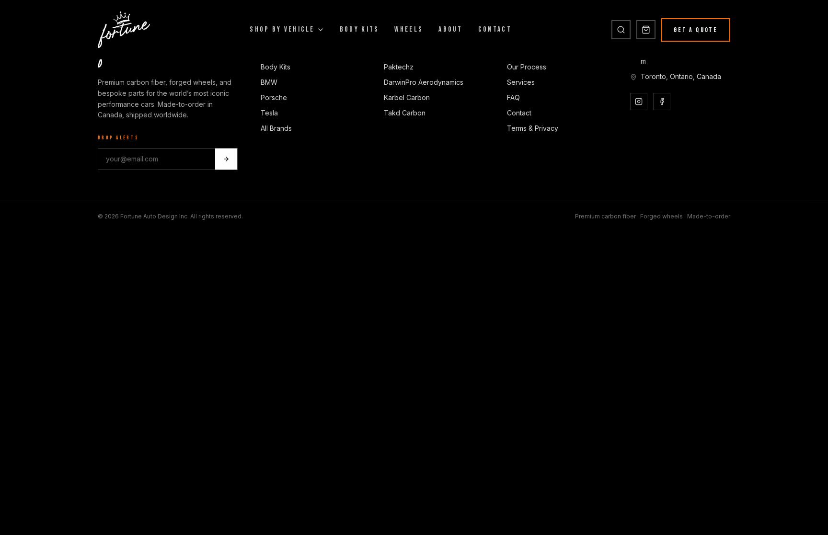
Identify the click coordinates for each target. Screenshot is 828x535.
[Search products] (621, 29)
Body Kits (275, 67)
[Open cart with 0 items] (646, 29)
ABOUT (450, 29)
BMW (269, 82)
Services (521, 82)
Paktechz (399, 67)
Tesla (269, 113)
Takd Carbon (405, 113)
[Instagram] (638, 101)
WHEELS (408, 29)
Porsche (274, 97)
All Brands (276, 128)
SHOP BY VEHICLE (282, 29)
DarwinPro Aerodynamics (423, 82)
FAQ (513, 97)
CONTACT (495, 29)
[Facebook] (661, 101)
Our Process (526, 67)
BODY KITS (360, 29)
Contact (519, 113)
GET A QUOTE (696, 30)
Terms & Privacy (532, 128)
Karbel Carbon (407, 97)
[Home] (124, 29)
